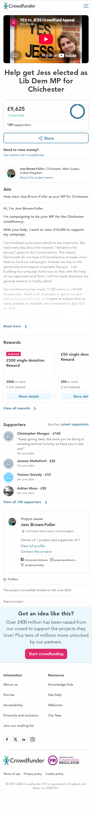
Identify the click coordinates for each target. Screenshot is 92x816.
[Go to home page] (19, 5)
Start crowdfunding (46, 653)
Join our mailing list (18, 726)
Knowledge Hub (60, 684)
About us (10, 684)
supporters (19, 125)
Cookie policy (54, 774)
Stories (8, 695)
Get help (55, 695)
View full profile (33, 546)
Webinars (55, 705)
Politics (13, 579)
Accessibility (13, 705)
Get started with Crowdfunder (23, 155)
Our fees (54, 715)
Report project (13, 601)
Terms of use (11, 774)
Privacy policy (33, 774)
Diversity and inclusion (20, 715)
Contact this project (36, 551)
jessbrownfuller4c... (66, 560)
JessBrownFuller (34, 565)
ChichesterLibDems (36, 560)
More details (29, 396)
